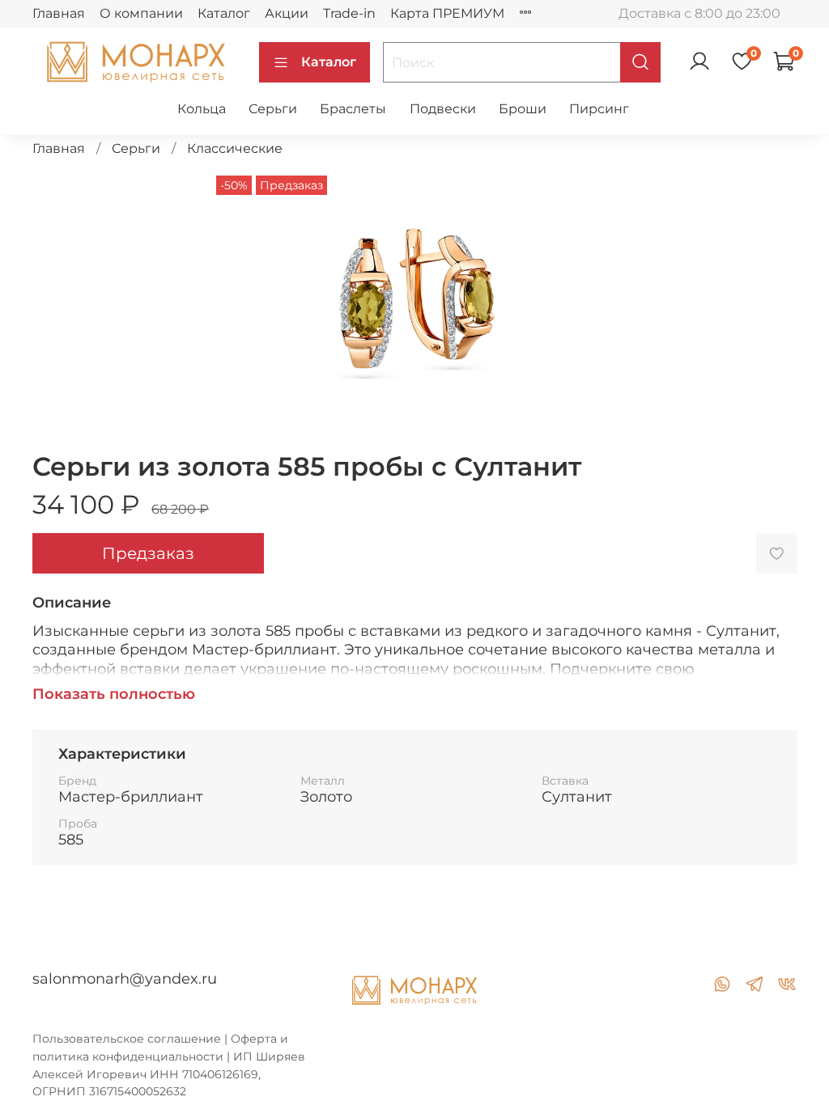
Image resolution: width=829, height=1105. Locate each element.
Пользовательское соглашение (126, 1038)
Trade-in (349, 13)
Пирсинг (599, 108)
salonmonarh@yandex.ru (124, 979)
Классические (235, 148)
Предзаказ (148, 553)
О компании (141, 13)
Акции (286, 13)
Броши (522, 108)
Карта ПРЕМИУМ (447, 13)
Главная (58, 13)
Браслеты (353, 108)
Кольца (201, 108)
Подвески (443, 108)
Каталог (224, 13)
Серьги (273, 108)
